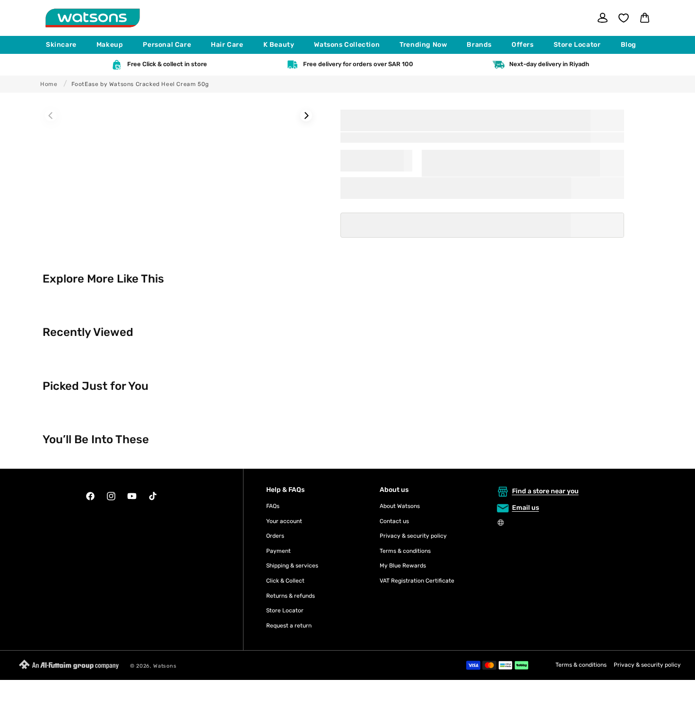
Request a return (289, 625)
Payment (278, 551)
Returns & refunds (290, 596)
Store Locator (285, 610)
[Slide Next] (306, 115)
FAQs (272, 506)
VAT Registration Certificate (417, 580)
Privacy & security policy (413, 536)
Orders (275, 536)
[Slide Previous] (51, 115)
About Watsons (400, 506)
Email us (525, 508)
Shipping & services (292, 565)
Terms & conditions (405, 551)
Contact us (394, 521)
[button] (65, 45)
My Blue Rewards (403, 565)
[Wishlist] (623, 18)
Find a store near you (545, 491)
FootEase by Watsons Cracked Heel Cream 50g (140, 84)
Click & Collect (285, 580)
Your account (284, 521)
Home (48, 84)
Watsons (164, 666)
